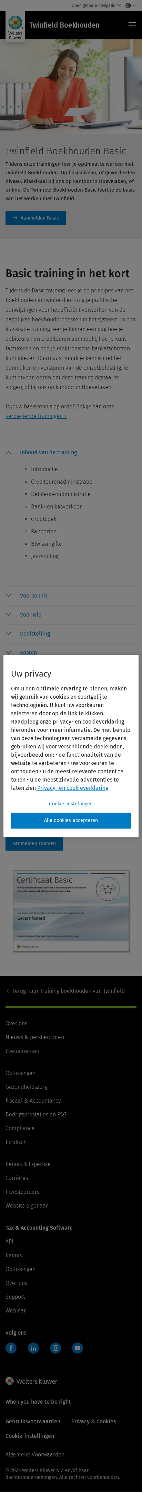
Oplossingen (21, 1073)
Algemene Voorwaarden (35, 1454)
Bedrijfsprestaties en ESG (36, 1114)
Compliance (20, 1128)
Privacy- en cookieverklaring (72, 788)
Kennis (14, 1255)
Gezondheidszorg (26, 1087)
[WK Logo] (31, 1381)
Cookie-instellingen (71, 804)
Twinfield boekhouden (13, 1352)
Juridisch (16, 1142)
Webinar (16, 1310)
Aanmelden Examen (34, 843)
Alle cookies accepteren (71, 820)
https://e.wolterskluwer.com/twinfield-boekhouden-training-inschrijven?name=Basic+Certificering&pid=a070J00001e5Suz (35, 218)
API (9, 1241)
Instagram (55, 1348)
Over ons (16, 1023)
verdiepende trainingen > (36, 416)
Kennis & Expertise (28, 1164)
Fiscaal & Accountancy (33, 1100)
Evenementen (22, 1051)
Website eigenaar (27, 1205)
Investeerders (22, 1192)
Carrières (17, 1178)
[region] (70, 746)
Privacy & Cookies (93, 1421)
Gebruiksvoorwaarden (33, 1421)
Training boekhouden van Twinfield (68, 991)
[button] (78, 454)
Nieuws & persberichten (35, 1037)
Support (15, 1297)
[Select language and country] (129, 5)
